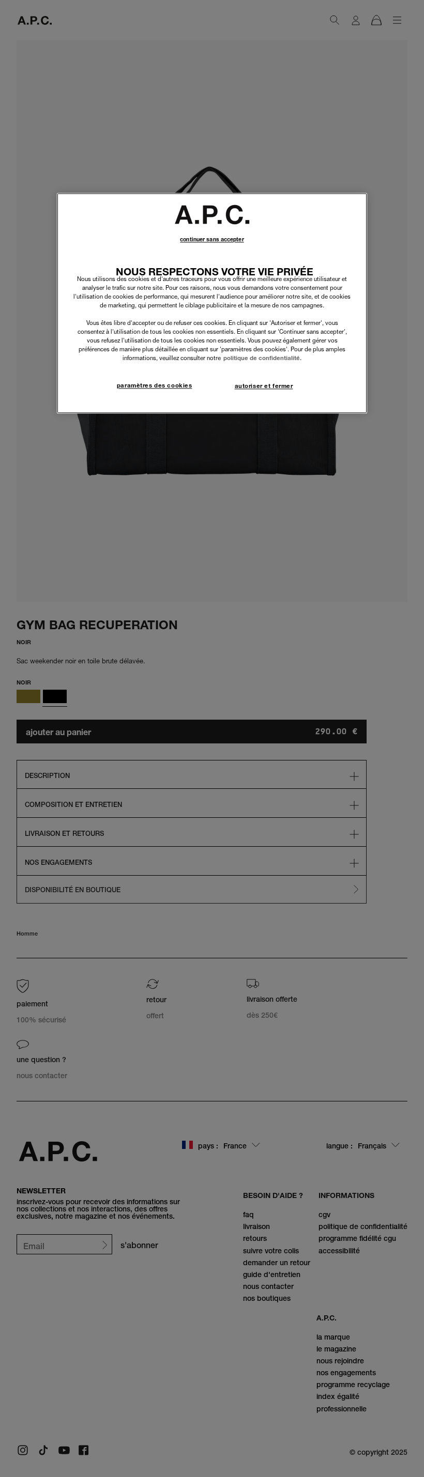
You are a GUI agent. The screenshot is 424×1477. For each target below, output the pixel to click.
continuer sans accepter (212, 239)
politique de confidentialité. (262, 358)
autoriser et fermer (264, 386)
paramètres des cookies (154, 386)
